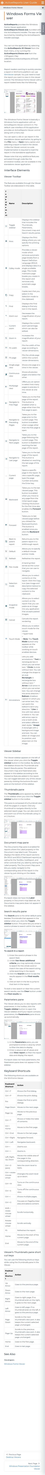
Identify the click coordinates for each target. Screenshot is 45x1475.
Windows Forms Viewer (13, 8)
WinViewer (9, 75)
